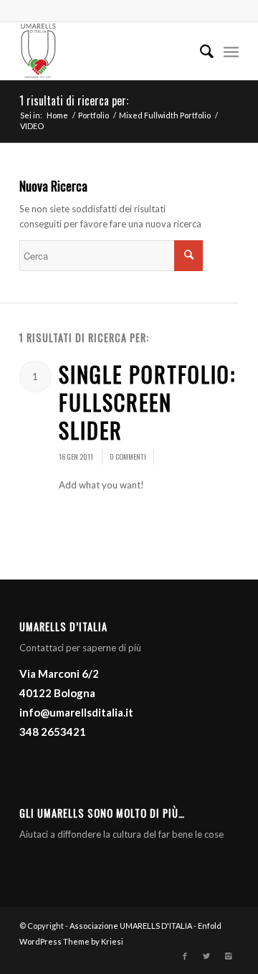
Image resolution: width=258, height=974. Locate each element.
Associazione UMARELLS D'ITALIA (131, 925)
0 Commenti (128, 456)
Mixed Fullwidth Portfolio (165, 115)
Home (57, 115)
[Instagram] (228, 956)
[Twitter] (206, 956)
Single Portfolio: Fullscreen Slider (147, 402)
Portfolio (93, 115)
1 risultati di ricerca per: (73, 100)
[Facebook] (185, 956)
